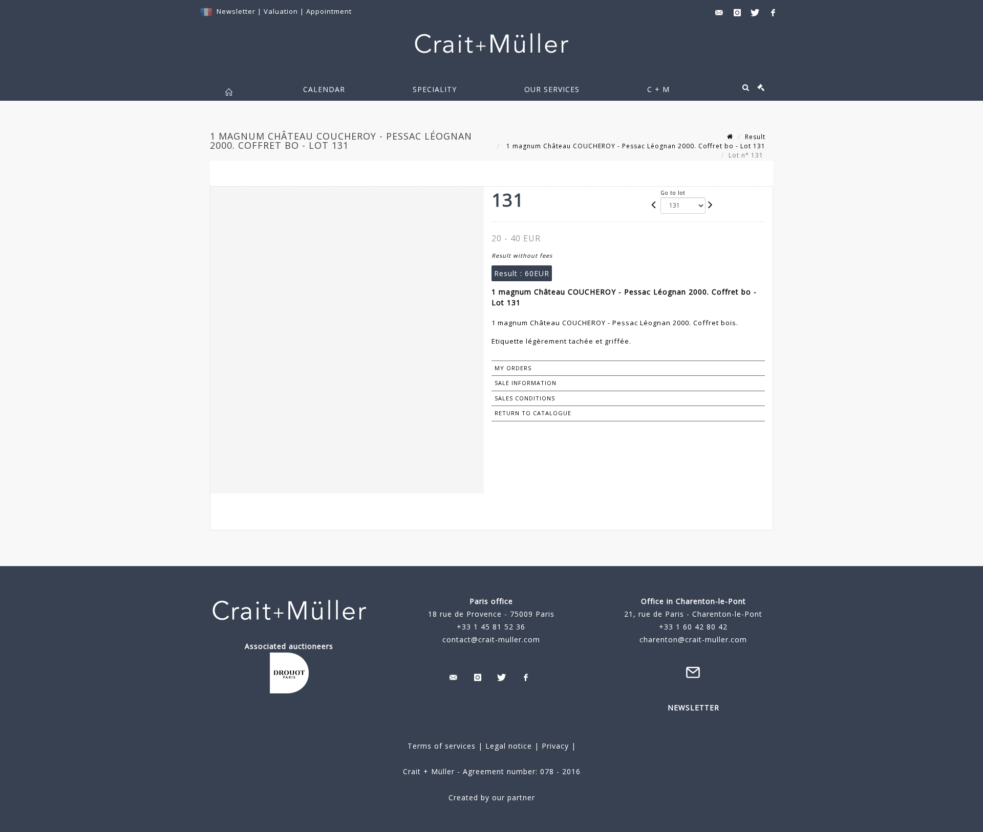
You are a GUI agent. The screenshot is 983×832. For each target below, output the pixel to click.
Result (755, 136)
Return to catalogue (533, 413)
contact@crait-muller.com (491, 639)
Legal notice (508, 746)
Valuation (281, 11)
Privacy (554, 746)
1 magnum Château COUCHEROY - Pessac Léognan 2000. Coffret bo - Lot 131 (634, 146)
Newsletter (236, 11)
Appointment (329, 11)
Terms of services (442, 746)
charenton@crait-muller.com (693, 639)
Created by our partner (491, 797)
